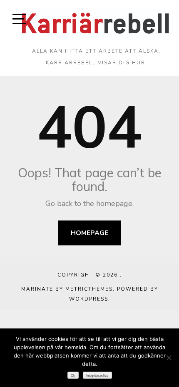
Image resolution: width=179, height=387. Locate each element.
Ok (73, 375)
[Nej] (168, 357)
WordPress (88, 299)
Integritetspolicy (97, 375)
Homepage (89, 233)
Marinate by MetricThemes (67, 289)
